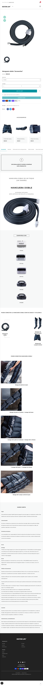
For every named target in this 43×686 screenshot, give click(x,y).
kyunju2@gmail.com (21, 666)
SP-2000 (23, 643)
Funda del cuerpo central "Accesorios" (7, 139)
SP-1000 (3, 643)
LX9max (23, 645)
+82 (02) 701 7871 (21, 664)
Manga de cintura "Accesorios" (34, 139)
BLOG (3, 655)
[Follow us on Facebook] (8, 109)
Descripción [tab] (3, 149)
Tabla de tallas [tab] (31, 149)
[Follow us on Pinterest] (13, 109)
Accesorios (23, 646)
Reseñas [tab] (9, 149)
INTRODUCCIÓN (4, 653)
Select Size (4, 77)
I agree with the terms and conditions (12, 94)
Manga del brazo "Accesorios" (20, 139)
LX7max (3, 645)
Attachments (4, 646)
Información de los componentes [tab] (19, 149)
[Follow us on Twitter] (10, 109)
